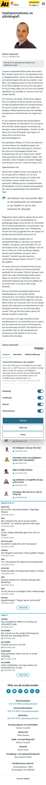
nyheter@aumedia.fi (30, 718)
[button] (34, 5)
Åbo (3, 518)
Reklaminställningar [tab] (32, 354)
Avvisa (23, 434)
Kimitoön (5, 507)
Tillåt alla (23, 420)
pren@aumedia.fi (30, 704)
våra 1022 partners (15, 365)
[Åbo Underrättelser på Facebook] (8, 691)
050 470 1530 (13, 718)
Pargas (4, 550)
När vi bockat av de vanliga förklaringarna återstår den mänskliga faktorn (20, 636)
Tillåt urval (23, 428)
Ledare (4, 619)
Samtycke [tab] (6, 354)
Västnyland (7, 541)
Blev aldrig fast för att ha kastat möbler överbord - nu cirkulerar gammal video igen (20, 523)
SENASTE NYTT (8, 503)
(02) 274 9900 (15, 704)
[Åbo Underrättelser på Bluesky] (14, 691)
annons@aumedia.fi (30, 711)
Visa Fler (23, 608)
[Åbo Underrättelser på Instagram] (20, 691)
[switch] (40, 397)
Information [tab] (17, 354)
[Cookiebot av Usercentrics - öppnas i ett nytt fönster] (34, 348)
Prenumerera (34, 2)
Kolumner (5, 631)
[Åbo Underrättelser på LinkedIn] (32, 691)
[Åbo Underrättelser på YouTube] (26, 691)
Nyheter (5, 568)
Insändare (6, 651)
